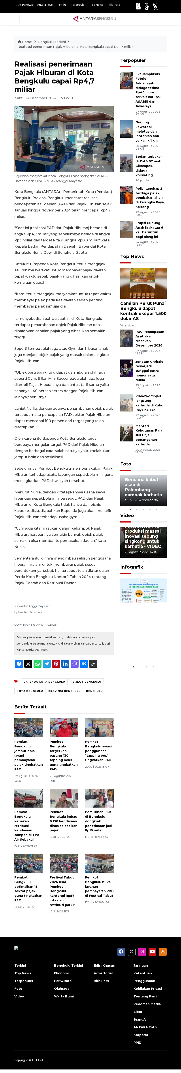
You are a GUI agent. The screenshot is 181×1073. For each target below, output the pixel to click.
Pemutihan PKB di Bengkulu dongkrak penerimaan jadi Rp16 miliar (98, 821)
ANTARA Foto (145, 1027)
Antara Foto (45, 4)
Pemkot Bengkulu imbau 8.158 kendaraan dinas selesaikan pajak (63, 821)
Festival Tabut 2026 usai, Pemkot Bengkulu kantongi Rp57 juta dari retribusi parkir (62, 891)
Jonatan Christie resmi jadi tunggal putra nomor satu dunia (149, 371)
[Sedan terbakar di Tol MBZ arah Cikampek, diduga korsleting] (126, 163)
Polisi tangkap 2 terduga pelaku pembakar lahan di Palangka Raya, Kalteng (150, 198)
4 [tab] (150, 509)
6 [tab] (157, 555)
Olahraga (61, 989)
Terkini (61, 4)
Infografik (131, 567)
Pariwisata (63, 981)
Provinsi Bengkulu (64, 691)
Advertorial (103, 973)
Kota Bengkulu (30, 691)
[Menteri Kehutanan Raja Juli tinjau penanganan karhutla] (126, 432)
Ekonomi (61, 973)
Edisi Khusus (104, 965)
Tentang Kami (145, 996)
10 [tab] (150, 561)
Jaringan (141, 965)
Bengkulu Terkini (52, 42)
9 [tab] (143, 561)
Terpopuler (78, 4)
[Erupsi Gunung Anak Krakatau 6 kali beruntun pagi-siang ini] (126, 229)
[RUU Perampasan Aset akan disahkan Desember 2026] (126, 338)
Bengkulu (94, 691)
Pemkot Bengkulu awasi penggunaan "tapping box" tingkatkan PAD (98, 751)
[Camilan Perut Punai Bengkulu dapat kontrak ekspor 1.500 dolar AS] (143, 283)
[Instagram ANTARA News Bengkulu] (155, 5)
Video (127, 515)
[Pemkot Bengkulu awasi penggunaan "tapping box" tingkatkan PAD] (99, 727)
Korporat (141, 1035)
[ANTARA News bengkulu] (95, 18)
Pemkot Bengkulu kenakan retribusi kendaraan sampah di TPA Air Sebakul (26, 825)
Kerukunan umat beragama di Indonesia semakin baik (143, 644)
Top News (96, 4)
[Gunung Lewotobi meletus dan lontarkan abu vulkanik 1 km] (126, 128)
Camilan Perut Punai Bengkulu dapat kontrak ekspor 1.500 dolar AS (143, 311)
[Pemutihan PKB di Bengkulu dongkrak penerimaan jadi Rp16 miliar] (99, 798)
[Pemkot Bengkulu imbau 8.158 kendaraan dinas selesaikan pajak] (64, 798)
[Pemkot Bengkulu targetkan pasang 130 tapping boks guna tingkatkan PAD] (64, 727)
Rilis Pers (114, 4)
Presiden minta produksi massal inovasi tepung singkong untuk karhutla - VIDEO (143, 536)
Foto (125, 464)
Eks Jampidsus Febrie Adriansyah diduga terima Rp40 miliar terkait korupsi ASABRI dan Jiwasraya (148, 90)
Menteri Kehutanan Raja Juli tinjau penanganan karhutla (149, 435)
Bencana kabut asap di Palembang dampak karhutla (143, 487)
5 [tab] (157, 509)
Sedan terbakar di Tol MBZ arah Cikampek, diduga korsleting (149, 166)
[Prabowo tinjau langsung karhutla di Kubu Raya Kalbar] (126, 402)
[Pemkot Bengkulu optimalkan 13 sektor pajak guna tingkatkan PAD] (28, 863)
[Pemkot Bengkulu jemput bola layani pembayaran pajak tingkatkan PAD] (28, 727)
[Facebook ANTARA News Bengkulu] (138, 5)
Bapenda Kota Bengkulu (44, 681)
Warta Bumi (64, 996)
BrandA (140, 1019)
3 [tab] (143, 509)
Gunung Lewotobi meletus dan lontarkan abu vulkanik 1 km (147, 131)
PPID (137, 1043)
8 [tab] (137, 561)
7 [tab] (163, 555)
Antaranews (25, 4)
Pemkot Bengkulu (85, 681)
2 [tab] (137, 509)
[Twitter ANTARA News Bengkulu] (147, 5)
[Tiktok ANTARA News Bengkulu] (147, 8)
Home (27, 42)
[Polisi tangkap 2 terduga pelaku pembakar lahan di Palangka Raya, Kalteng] (126, 195)
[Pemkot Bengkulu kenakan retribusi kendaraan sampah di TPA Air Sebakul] (28, 798)
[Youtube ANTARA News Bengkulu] (138, 8)
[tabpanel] (143, 490)
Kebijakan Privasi (148, 989)
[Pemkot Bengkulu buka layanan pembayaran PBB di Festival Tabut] (99, 863)
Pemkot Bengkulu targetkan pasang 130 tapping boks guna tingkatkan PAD (64, 755)
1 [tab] (130, 509)
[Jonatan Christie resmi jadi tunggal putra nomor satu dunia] (126, 368)
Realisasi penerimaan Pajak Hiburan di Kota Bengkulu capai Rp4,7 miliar (75, 47)
